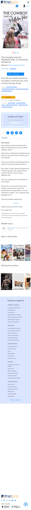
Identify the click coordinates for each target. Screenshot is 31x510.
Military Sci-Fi (11, 391)
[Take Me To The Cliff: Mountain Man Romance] (6, 279)
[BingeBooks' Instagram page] (7, 500)
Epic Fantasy (11, 368)
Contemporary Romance (8, 89)
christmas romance (7, 107)
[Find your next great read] (9, 2)
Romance (11, 325)
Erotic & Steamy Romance (14, 330)
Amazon (8, 97)
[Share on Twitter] (12, 132)
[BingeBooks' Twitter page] (4, 500)
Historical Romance (13, 333)
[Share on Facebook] (7, 132)
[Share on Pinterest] (20, 132)
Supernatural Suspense (13, 321)
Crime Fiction (11, 312)
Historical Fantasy (12, 371)
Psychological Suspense (14, 319)
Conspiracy (10, 307)
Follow (13, 69)
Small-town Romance (22, 89)
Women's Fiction (12, 358)
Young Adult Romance (13, 340)
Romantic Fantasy (12, 375)
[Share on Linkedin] (16, 132)
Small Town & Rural (12, 87)
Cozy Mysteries (11, 310)
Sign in (28, 6)
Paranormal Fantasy (13, 373)
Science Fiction (13, 381)
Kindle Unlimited (15, 123)
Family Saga (11, 103)
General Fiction (13, 343)
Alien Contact (11, 384)
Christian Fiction (12, 348)
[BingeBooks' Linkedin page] (9, 500)
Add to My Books (14, 74)
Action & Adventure (12, 346)
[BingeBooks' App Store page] (5, 506)
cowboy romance (20, 103)
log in (14, 228)
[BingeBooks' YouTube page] (12, 500)
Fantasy (10, 362)
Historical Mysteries (12, 317)
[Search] (17, 6)
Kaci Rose (5, 69)
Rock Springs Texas (16, 65)
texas (3, 105)
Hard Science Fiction (13, 389)
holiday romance (23, 105)
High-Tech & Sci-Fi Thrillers (14, 314)
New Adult (17, 378)
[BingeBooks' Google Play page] (15, 506)
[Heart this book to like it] (13, 53)
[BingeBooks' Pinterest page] (15, 500)
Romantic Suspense (13, 337)
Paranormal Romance (13, 335)
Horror (9, 351)
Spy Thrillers (17, 307)
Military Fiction (11, 353)
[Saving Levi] (18, 279)
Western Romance (7, 91)
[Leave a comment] (18, 53)
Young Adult (11, 356)
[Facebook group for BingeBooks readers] (1, 500)
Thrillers (10, 305)
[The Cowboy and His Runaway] (6, 250)
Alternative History (12, 386)
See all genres (15, 400)
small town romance (11, 105)
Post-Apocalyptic (12, 393)
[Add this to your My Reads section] (15, 53)
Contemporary (11, 364)
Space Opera (11, 396)
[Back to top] (26, 504)
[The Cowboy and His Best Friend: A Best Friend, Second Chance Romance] (18, 250)
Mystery (16, 305)
